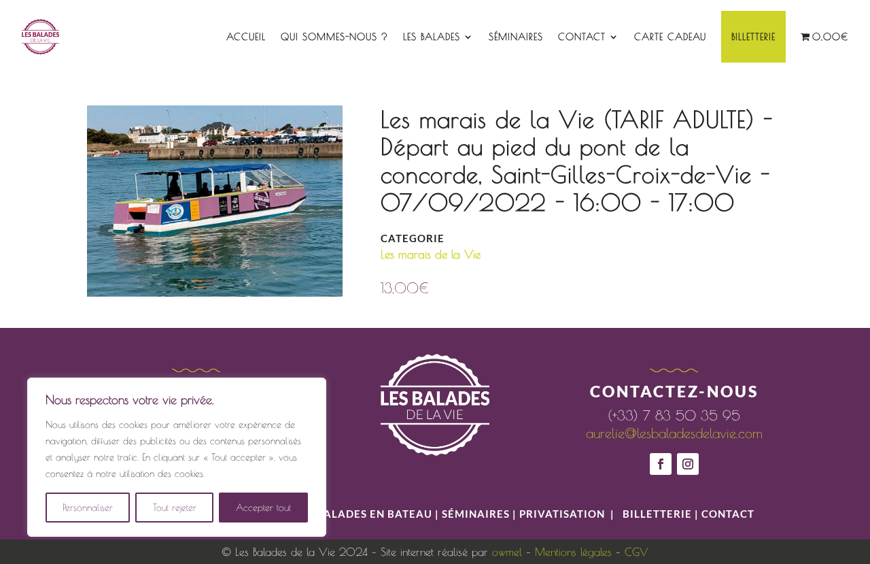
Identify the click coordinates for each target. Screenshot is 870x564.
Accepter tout (263, 507)
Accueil (246, 36)
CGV (636, 552)
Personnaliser (88, 507)
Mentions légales (573, 552)
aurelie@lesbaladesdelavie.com (674, 433)
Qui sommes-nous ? (334, 36)
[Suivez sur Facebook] (661, 464)
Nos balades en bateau (361, 514)
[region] (176, 457)
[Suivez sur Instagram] (688, 464)
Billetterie (753, 36)
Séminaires (516, 36)
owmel (507, 552)
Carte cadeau (670, 36)
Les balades (431, 36)
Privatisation (562, 514)
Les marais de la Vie (431, 254)
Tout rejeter (174, 507)
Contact (582, 36)
